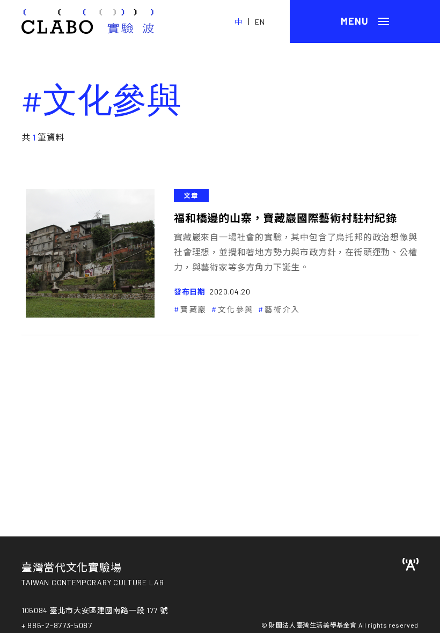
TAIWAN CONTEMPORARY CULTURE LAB (92, 582)
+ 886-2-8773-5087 (56, 625)
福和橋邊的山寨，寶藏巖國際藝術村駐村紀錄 (285, 217)
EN (260, 21)
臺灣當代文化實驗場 (71, 567)
